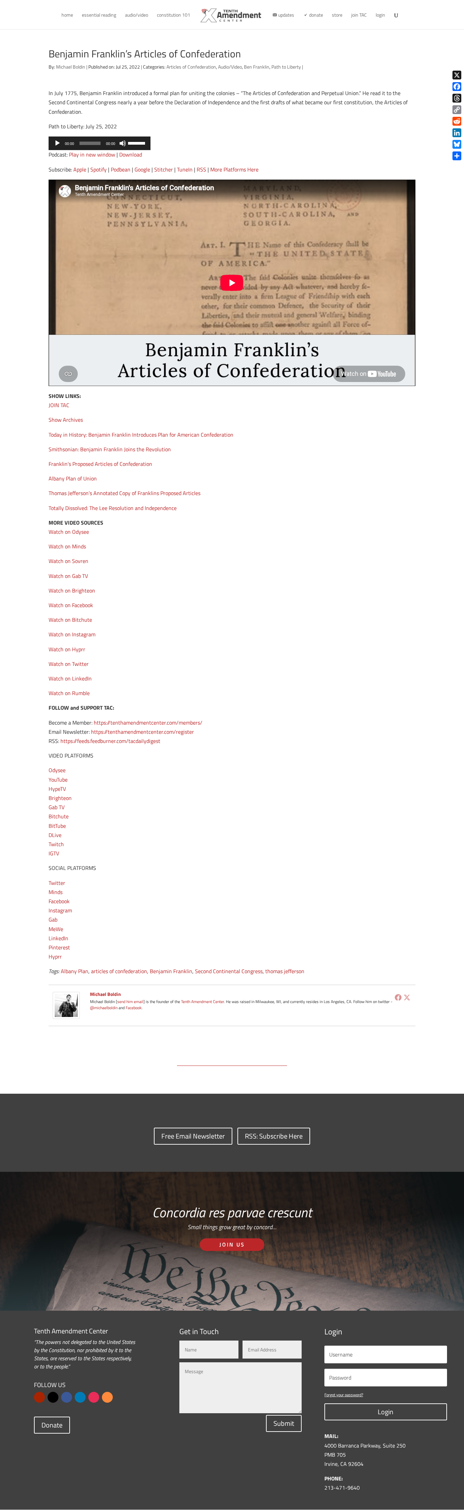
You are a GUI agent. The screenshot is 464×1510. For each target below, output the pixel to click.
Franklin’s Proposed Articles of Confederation (100, 464)
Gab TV (57, 807)
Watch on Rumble (69, 693)
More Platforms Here (234, 169)
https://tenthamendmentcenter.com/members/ (148, 722)
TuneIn (185, 169)
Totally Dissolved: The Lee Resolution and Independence (113, 508)
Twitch (56, 844)
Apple (79, 169)
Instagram (60, 910)
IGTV (54, 853)
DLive (55, 835)
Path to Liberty (286, 66)
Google (142, 169)
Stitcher (163, 169)
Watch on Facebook (71, 605)
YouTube (58, 780)
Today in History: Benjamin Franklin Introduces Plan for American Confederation (141, 435)
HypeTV (57, 789)
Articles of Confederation (191, 66)
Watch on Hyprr (67, 649)
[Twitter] (407, 997)
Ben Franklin (256, 66)
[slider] (137, 143)
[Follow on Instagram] (93, 1397)
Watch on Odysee (69, 532)
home (67, 15)
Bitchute (59, 816)
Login (385, 1411)
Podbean (120, 169)
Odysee (57, 770)
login (380, 15)
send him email (130, 1001)
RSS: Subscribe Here (274, 1136)
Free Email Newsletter (193, 1136)
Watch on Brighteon (72, 590)
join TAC (359, 15)
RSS (201, 169)
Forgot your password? (343, 1394)
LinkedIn (58, 938)
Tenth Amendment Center (202, 1001)
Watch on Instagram (72, 634)
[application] (99, 143)
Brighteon (60, 798)
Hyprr (55, 956)
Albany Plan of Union (73, 478)
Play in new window (92, 154)
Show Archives (66, 420)
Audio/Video (230, 66)
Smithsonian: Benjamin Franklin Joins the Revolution (110, 449)
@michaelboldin (104, 1007)
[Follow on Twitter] (53, 1397)
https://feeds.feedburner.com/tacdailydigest (110, 741)
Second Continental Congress (229, 971)
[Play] (57, 143)
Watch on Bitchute (70, 620)
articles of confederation (119, 971)
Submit (283, 1423)
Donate (52, 1425)
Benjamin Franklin (171, 971)
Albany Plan (74, 971)
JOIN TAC (59, 405)
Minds (56, 892)
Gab (53, 919)
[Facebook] (398, 997)
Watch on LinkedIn (70, 678)
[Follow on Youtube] (39, 1397)
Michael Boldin (70, 66)
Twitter (57, 883)
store (337, 15)
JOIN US (232, 1244)
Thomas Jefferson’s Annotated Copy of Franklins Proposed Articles (124, 493)
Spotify (98, 169)
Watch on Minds (67, 546)
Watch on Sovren (68, 561)
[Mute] (122, 143)
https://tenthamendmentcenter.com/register (142, 732)
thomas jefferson (284, 971)
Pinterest (59, 947)
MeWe (56, 929)
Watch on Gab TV (68, 576)
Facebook (59, 901)
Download (130, 154)
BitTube (57, 826)
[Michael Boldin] (66, 1014)
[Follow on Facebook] (66, 1397)
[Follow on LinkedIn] (80, 1397)
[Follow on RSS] (107, 1397)
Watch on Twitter (69, 664)
